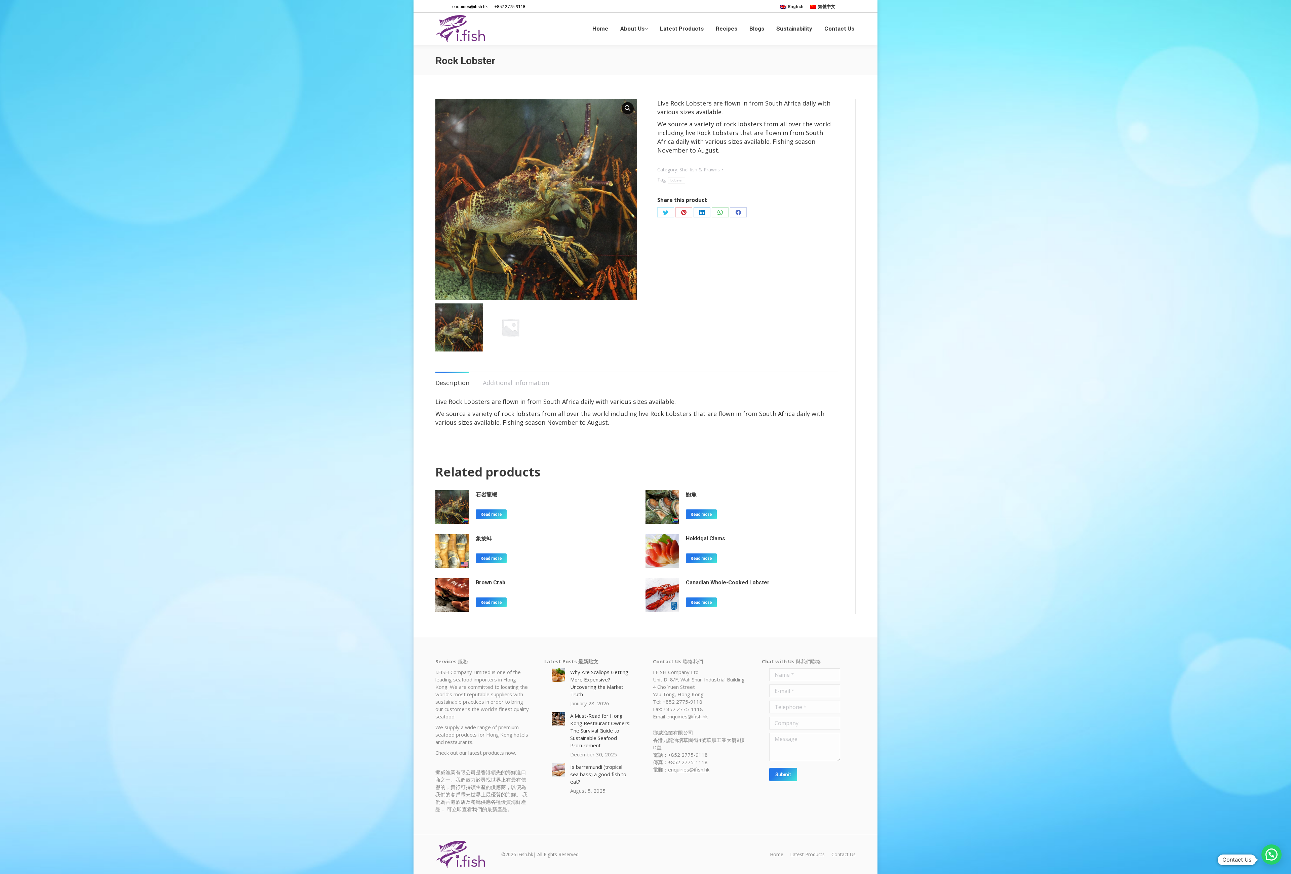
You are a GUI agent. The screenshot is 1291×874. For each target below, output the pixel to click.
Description (452, 383)
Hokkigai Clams (705, 538)
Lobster (676, 180)
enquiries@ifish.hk (687, 716)
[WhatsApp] (720, 212)
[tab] (452, 379)
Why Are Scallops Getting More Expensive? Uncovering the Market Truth (599, 683)
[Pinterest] (683, 212)
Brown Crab (490, 582)
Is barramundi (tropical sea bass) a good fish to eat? (598, 774)
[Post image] (558, 675)
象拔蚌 (484, 538)
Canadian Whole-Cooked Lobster (728, 582)
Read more (491, 514)
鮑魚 (691, 494)
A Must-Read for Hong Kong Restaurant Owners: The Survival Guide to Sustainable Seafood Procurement (600, 730)
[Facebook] (738, 212)
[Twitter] (665, 212)
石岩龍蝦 (486, 494)
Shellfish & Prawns (699, 169)
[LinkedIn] (702, 212)
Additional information (516, 383)
